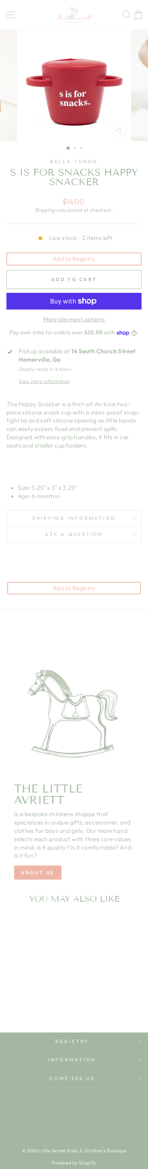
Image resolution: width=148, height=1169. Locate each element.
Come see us (71, 1078)
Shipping (45, 210)
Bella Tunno (74, 161)
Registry (72, 1041)
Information (72, 1059)
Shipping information (74, 518)
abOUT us (38, 872)
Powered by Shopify (74, 1163)
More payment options (74, 319)
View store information (44, 381)
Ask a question (74, 534)
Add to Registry (74, 258)
